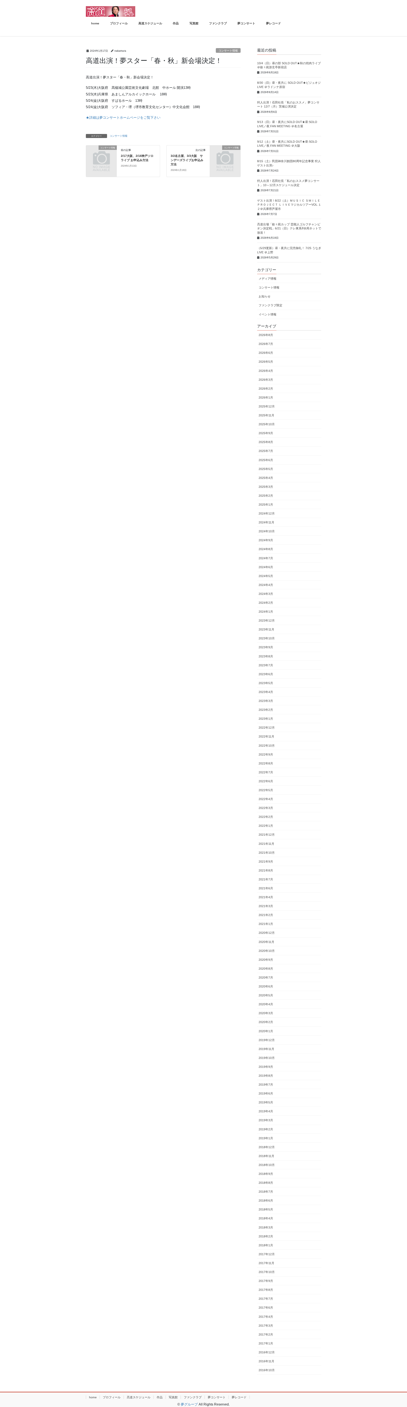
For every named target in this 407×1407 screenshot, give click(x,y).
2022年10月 (267, 745)
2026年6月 (266, 352)
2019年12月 (267, 1040)
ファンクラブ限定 (270, 305)
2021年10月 (267, 852)
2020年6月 (266, 986)
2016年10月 (267, 1370)
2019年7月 (266, 1084)
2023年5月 (266, 683)
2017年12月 (267, 1254)
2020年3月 (266, 1013)
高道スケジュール (139, 1397)
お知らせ (264, 296)
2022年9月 (266, 754)
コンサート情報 (228, 50)
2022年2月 (266, 817)
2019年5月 (266, 1102)
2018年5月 (266, 1209)
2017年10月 (267, 1272)
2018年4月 (266, 1218)
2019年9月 (266, 1066)
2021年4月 (266, 897)
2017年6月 (266, 1307)
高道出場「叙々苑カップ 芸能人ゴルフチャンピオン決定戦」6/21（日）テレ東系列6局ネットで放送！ (289, 228)
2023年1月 (266, 718)
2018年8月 (266, 1182)
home (93, 1397)
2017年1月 (266, 1343)
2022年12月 (267, 727)
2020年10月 (267, 950)
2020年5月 (266, 995)
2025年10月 (267, 424)
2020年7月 (266, 977)
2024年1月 (266, 611)
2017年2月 (266, 1334)
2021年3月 (266, 906)
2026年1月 (266, 397)
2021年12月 (267, 834)
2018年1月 (266, 1245)
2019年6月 (266, 1093)
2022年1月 (266, 825)
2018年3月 (266, 1227)
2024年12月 (267, 513)
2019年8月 (266, 1075)
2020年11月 (266, 942)
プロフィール (112, 1397)
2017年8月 (266, 1289)
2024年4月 (266, 585)
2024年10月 (267, 531)
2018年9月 (266, 1174)
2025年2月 (266, 495)
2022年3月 (266, 808)
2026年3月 (266, 379)
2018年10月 (267, 1165)
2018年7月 (266, 1191)
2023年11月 (266, 629)
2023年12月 (267, 620)
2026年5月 (266, 361)
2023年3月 (266, 701)
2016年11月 (266, 1361)
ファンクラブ (193, 1397)
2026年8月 (266, 335)
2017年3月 (266, 1325)
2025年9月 (266, 433)
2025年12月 (267, 406)
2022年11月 (266, 736)
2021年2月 (266, 915)
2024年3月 (266, 593)
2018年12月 (267, 1147)
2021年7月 (266, 879)
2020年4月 (266, 1004)
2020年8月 (266, 968)
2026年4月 (266, 370)
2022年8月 (266, 763)
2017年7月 (266, 1298)
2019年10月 (267, 1058)
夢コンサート (217, 1397)
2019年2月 (266, 1129)
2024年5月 (266, 576)
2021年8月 (266, 870)
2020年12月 (267, 932)
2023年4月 (266, 692)
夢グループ (189, 1404)
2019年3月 (266, 1120)
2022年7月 (266, 772)
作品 (160, 1397)
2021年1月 (266, 924)
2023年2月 (266, 709)
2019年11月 (266, 1049)
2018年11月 (266, 1156)
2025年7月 (266, 451)
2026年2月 (266, 388)
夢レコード (239, 1397)
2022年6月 (266, 781)
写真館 (173, 1397)
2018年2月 (266, 1236)
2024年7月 (266, 558)
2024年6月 (266, 567)
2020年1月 (266, 1031)
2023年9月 (266, 647)
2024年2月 (266, 602)
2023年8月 (266, 656)
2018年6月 (266, 1200)
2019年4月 (266, 1111)
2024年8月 (266, 549)
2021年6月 (266, 888)
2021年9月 (266, 861)
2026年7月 (266, 344)
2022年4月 (266, 799)
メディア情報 (267, 278)
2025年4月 (266, 478)
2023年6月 (266, 674)
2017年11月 (266, 1263)
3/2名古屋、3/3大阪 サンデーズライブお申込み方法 (187, 160)
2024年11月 (266, 522)
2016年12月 (267, 1352)
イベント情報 (267, 314)
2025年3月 (266, 486)
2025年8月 (266, 442)
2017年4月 (266, 1316)
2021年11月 (266, 843)
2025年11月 (266, 415)
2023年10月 (267, 638)
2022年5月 (266, 790)
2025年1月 (266, 504)
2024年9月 (266, 540)
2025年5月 (266, 469)
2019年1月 (266, 1138)
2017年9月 (266, 1281)
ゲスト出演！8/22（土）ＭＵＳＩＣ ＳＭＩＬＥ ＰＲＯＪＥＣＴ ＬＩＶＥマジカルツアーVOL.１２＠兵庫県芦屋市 (289, 205)
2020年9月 (266, 959)
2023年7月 (266, 665)
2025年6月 (266, 460)
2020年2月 (266, 1022)
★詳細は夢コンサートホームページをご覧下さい (123, 117)
